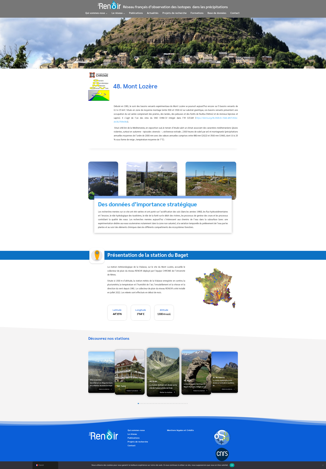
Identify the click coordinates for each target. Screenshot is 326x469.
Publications (136, 12)
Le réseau (117, 12)
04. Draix (153, 381)
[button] (138, 403)
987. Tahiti (121, 386)
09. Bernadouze (219, 377)
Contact (235, 12)
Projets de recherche (174, 12)
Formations (197, 12)
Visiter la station (104, 389)
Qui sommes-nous (95, 12)
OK (232, 465)
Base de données (217, 12)
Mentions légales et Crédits (180, 430)
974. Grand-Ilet (95, 380)
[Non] (323, 465)
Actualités (152, 12)
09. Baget (187, 380)
